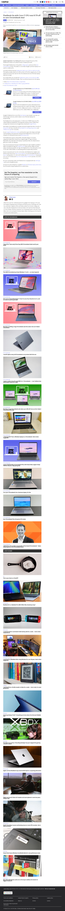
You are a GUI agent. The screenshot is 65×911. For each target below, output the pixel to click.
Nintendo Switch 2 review (26, 7)
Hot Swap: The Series (40, 7)
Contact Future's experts (23, 898)
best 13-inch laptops (20, 153)
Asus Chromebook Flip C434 (22, 156)
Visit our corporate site (50, 888)
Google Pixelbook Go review (13, 132)
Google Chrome (21, 146)
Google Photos (32, 124)
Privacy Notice (7, 186)
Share (6, 57)
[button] (61, 2)
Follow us (32, 57)
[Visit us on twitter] (42, 2)
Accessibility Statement (8, 900)
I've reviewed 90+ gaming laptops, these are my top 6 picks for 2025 (52, 40)
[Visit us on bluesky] (44, 2)
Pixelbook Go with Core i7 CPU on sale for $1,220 (27, 70)
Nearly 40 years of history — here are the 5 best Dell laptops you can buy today (53, 28)
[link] (7, 93)
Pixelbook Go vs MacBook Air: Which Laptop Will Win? (17, 83)
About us (20, 900)
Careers (48, 900)
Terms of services (19, 185)
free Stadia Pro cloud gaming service (28, 128)
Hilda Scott (10, 20)
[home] (3, 5)
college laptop (25, 65)
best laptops (23, 115)
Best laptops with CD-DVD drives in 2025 (52, 46)
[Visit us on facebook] (40, 2)
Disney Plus (6, 128)
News (5, 20)
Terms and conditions (8, 898)
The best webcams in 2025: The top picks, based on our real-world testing (53, 34)
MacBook (24, 164)
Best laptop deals (52, 7)
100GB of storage (7, 129)
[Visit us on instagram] (46, 2)
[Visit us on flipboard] (48, 2)
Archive (34, 900)
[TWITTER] (10, 199)
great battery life (25, 135)
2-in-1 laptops (14, 7)
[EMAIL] (12, 199)
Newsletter (39, 57)
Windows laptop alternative (34, 164)
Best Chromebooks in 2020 (10, 85)
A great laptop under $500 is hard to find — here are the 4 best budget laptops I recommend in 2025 (52, 21)
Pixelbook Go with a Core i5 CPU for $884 (29, 77)
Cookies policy (50, 898)
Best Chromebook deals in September (16, 81)
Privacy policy (35, 898)
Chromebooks (11, 12)
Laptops (5, 12)
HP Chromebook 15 (31, 155)
